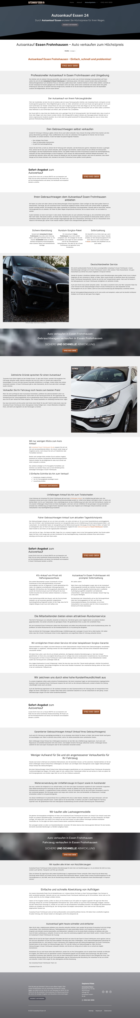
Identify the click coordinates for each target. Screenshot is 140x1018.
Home (72, 2)
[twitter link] (107, 992)
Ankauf (79, 2)
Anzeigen (72, 51)
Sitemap (91, 1010)
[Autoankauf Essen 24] (36, 2)
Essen (89, 241)
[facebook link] (110, 992)
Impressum (99, 1010)
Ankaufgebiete (90, 2)
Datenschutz (108, 1010)
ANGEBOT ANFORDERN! (70, 24)
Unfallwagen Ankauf (76, 498)
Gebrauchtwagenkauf (90, 527)
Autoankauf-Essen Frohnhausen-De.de (42, 447)
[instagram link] (103, 992)
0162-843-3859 (106, 2)
